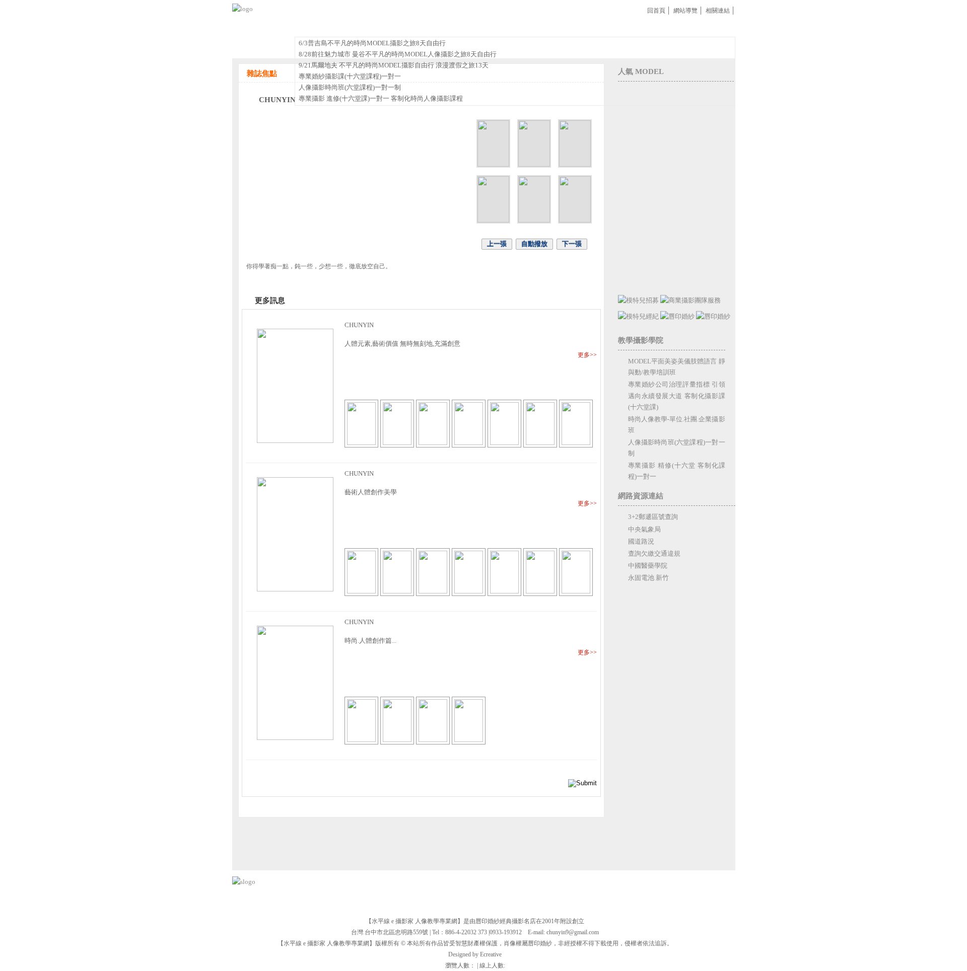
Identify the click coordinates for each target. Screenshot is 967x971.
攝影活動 (350, 27)
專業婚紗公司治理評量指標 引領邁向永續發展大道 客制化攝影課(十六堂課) (676, 395)
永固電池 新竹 (648, 577)
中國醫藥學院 (647, 565)
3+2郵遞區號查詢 (653, 516)
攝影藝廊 (459, 27)
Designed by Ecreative (475, 954)
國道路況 (641, 541)
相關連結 (718, 10)
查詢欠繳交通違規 (654, 553)
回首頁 (656, 10)
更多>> (587, 354)
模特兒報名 (692, 27)
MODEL (530, 27)
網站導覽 (685, 10)
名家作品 (314, 27)
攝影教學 (422, 27)
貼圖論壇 (386, 27)
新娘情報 (652, 27)
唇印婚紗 (566, 27)
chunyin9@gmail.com (572, 932)
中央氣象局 (644, 529)
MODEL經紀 (609, 27)
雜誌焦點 (495, 27)
